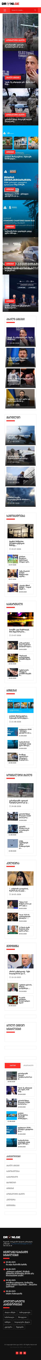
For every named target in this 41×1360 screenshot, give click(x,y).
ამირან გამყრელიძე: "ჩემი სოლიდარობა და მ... (19, 973)
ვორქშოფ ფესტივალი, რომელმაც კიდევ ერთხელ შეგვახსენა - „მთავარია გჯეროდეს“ (21, 1284)
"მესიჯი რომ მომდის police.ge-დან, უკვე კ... (25, 903)
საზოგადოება (13, 1171)
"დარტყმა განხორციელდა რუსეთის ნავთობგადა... (17, 359)
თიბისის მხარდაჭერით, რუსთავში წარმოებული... (19, 717)
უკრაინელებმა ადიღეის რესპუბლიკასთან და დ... (19, 802)
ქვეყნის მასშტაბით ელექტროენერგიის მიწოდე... (16, 543)
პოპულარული (28, 1065)
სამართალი (12, 1177)
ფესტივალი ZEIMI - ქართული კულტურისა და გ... (25, 731)
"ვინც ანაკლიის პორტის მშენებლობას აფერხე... (24, 573)
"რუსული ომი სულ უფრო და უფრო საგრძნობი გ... (18, 400)
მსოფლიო (11, 1183)
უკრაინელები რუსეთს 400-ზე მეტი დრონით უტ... (18, 437)
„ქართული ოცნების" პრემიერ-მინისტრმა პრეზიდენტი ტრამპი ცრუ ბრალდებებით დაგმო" (20, 1273)
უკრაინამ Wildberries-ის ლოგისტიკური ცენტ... (24, 829)
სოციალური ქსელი (15, 40)
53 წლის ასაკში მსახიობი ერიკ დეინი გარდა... (24, 929)
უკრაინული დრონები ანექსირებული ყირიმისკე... (18, 457)
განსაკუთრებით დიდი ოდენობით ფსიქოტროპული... (25, 644)
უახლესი (13, 1065)
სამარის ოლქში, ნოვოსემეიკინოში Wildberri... (19, 498)
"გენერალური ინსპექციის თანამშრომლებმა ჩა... (25, 672)
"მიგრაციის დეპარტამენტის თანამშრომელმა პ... (24, 658)
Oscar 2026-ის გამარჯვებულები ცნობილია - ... (24, 916)
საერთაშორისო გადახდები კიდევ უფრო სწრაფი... (25, 743)
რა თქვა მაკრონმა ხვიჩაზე (16, 1264)
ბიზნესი (10, 152)
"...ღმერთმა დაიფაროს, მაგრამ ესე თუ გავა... (18, 890)
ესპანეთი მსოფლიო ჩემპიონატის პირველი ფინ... (24, 559)
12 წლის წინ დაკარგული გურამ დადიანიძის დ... (20, 380)
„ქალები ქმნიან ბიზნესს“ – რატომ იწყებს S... (25, 587)
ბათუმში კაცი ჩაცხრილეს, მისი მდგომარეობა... (19, 631)
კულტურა (10, 1200)
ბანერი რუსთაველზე (14, 1293)
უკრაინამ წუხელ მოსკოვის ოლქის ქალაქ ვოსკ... (25, 815)
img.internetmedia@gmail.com (21, 1243)
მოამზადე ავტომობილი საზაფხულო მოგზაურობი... (24, 757)
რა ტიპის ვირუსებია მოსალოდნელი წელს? (24, 1000)
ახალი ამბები (12, 77)
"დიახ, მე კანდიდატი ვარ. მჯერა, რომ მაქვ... (25, 1089)
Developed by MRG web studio (20, 1347)
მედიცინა (10, 1205)
